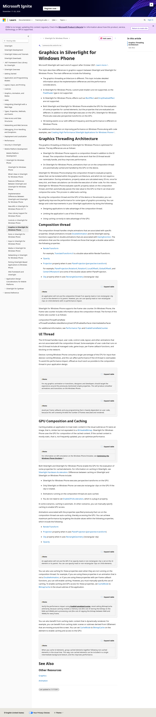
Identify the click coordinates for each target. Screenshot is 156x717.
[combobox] (16, 41)
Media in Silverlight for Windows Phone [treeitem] (17, 249)
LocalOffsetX (92, 268)
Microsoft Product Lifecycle (70, 27)
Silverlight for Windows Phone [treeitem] (17, 168)
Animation (43, 680)
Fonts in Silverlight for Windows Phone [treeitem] (16, 235)
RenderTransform (50, 248)
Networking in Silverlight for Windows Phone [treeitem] (17, 256)
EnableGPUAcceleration (73, 499)
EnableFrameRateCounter (96, 328)
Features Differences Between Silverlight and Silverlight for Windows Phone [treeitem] (17, 185)
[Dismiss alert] (151, 4)
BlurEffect (90, 98)
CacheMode (103, 584)
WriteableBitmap (85, 430)
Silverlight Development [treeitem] (14, 50)
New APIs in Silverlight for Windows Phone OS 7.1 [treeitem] (18, 207)
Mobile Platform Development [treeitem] (12, 154)
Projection (47, 263)
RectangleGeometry (74, 276)
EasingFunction (104, 237)
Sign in (150, 20)
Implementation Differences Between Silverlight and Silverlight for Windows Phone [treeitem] (18, 198)
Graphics (42, 675)
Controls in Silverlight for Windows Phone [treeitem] (17, 221)
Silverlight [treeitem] (8, 46)
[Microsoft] (4, 20)
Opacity (46, 258)
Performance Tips (73, 328)
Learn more (101, 65)
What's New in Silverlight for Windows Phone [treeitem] (17, 175)
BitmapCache (44, 587)
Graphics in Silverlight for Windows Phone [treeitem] (18, 228)
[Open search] (144, 20)
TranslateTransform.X (64, 253)
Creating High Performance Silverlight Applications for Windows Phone (82, 132)
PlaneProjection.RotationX (66, 268)
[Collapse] (28, 36)
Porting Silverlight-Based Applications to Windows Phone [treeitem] (17, 265)
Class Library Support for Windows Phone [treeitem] (17, 214)
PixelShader (48, 93)
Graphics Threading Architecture (136, 44)
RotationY (82, 268)
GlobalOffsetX (105, 268)
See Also (131, 48)
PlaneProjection (79, 263)
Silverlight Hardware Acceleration (53, 472)
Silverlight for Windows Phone (56, 38)
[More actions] (115, 38)
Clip (44, 276)
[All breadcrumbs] (41, 38)
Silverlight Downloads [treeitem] (13, 58)
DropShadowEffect (106, 98)
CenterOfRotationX (51, 271)
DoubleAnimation (79, 233)
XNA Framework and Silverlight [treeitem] (16, 273)
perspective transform (96, 263)
